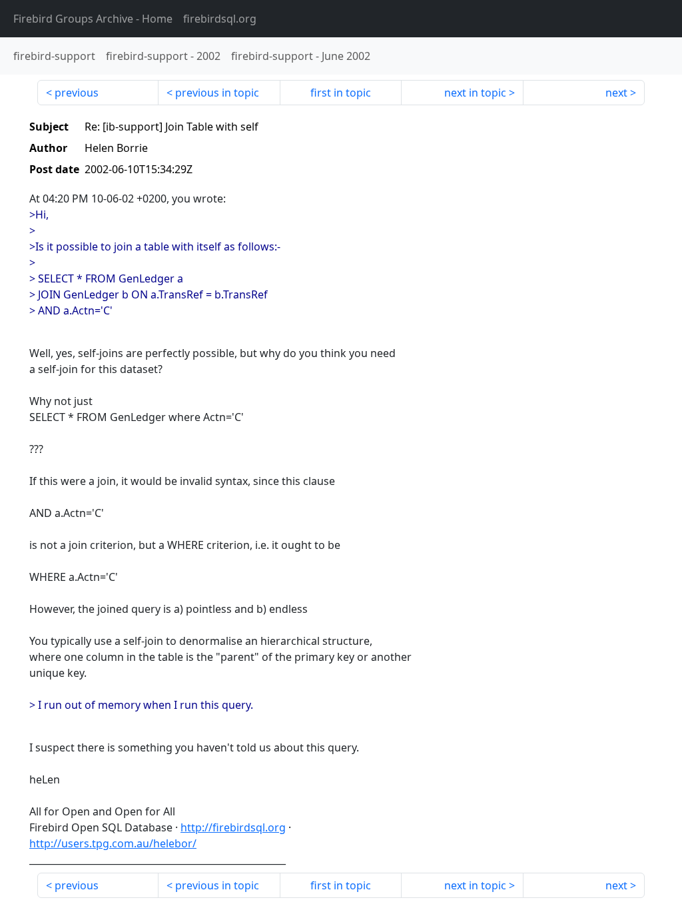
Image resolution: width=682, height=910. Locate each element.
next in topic (475, 92)
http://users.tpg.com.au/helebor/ (112, 843)
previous (77, 92)
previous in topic (217, 92)
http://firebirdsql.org (233, 827)
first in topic (340, 92)
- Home (92, 18)
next (616, 92)
